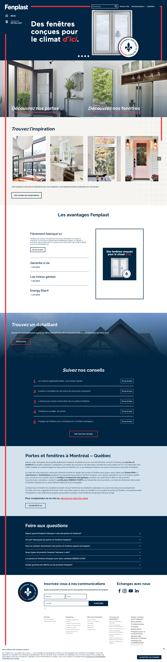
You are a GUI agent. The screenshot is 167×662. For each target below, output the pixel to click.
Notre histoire (91, 619)
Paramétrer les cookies (10, 658)
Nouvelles (90, 623)
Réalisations (136, 629)
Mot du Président (94, 617)
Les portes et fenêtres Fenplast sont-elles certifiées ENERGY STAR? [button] (55, 559)
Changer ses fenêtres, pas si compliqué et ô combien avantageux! (65, 421)
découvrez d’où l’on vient (74, 498)
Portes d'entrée (48, 619)
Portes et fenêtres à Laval (117, 628)
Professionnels (137, 624)
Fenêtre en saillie (71, 627)
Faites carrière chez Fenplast (137, 618)
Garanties (90, 627)
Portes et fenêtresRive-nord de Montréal (116, 631)
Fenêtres (70, 617)
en (94, 10)
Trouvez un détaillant (114, 618)
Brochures (90, 625)
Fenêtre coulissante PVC (73, 625)
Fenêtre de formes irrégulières (71, 632)
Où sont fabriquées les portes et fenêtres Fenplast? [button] (48, 540)
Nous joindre (136, 622)
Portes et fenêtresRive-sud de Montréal (116, 625)
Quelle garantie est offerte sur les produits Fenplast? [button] (48, 565)
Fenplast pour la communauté (138, 633)
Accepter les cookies (149, 657)
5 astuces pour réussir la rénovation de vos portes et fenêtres (63, 401)
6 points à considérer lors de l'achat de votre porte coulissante (64, 391)
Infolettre (124, 6)
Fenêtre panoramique (72, 629)
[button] (14, 16)
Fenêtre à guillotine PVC (73, 623)
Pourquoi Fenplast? (93, 621)
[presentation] (159, 159)
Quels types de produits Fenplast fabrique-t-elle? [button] (47, 552)
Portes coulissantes (50, 621)
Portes (47, 617)
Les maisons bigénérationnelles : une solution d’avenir (60, 381)
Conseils (134, 627)
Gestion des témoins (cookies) (138, 637)
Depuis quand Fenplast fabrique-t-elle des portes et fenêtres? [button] (53, 533)
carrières (151, 6)
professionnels (137, 6)
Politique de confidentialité (75, 611)
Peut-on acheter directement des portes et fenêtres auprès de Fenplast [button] (57, 546)
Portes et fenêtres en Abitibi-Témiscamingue (116, 638)
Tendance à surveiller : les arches (52, 411)
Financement (91, 629)
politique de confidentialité (95, 656)
